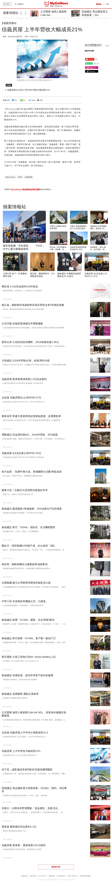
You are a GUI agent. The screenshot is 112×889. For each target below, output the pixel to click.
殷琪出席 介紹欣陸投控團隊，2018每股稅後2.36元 (30, 342)
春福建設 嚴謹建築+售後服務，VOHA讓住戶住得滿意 (32, 508)
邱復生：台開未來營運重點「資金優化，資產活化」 (31, 808)
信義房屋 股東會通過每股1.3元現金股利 (24, 379)
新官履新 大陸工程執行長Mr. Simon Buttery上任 (29, 656)
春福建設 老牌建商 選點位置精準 (20, 693)
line (24, 100)
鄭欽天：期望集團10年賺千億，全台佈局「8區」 (29, 545)
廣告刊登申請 (72, 876)
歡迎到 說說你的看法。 (29, 189)
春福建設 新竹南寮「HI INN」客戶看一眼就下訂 (29, 638)
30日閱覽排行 (93, 45)
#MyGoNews (10, 177)
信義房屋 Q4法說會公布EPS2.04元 (21, 453)
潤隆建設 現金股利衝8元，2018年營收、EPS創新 (30, 434)
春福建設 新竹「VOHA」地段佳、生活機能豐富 (28, 527)
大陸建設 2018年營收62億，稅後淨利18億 (26, 360)
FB (16, 100)
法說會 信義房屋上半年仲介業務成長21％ (25, 732)
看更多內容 (56, 867)
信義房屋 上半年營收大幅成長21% (21, 751)
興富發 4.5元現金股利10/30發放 (20, 286)
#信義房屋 (28, 177)
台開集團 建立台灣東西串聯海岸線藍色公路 (26, 582)
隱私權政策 (61, 876)
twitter (33, 100)
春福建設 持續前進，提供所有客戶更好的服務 (27, 675)
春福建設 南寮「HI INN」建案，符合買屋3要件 (28, 619)
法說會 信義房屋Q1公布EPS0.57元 (21, 397)
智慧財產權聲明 (85, 876)
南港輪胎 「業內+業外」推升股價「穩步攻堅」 (98, 249)
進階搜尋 (20, 4)
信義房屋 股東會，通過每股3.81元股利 (24, 845)
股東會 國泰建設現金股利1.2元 (19, 826)
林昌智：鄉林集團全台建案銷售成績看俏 (24, 564)
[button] (22, 12)
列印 (41, 100)
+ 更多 (107, 46)
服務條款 (52, 876)
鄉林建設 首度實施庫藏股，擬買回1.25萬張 (98, 228)
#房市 (20, 177)
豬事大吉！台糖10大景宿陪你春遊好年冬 (25, 490)
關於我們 (33, 876)
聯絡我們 (24, 876)
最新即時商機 (89, 51)
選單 (8, 4)
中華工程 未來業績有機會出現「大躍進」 (25, 601)
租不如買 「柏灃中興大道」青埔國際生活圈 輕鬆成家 (32, 471)
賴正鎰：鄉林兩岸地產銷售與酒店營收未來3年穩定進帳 (33, 305)
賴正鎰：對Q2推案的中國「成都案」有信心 (58, 249)
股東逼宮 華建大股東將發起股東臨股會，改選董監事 (31, 416)
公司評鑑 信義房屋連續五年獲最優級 (22, 323)
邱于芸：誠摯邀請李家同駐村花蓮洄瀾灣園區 (27, 769)
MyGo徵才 (42, 876)
